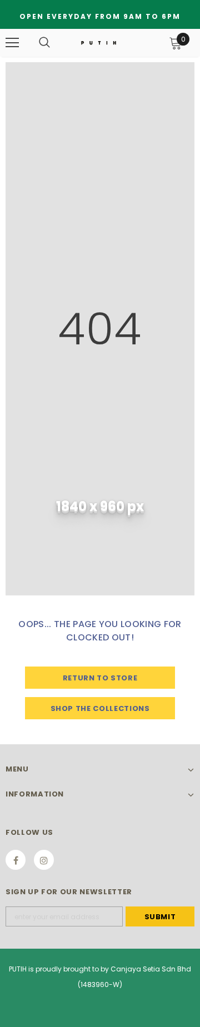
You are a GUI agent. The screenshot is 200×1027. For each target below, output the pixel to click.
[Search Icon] (44, 42)
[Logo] (99, 42)
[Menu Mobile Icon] (12, 42)
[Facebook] (16, 860)
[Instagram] (44, 860)
